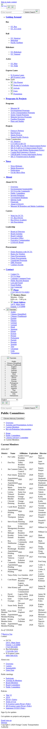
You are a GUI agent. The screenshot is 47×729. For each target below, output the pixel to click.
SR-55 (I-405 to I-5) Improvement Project (26, 148)
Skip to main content (9, 2)
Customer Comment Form (20, 278)
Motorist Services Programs (21, 117)
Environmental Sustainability (22, 189)
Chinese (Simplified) (18, 314)
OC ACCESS (16, 29)
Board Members (12, 683)
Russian (14, 342)
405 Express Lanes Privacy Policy (19, 706)
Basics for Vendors (18, 254)
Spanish (14, 344)
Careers (9, 666)
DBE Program (16, 263)
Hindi (13, 327)
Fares (15, 91)
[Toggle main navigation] (11, 7)
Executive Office (17, 238)
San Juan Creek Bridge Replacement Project (27, 150)
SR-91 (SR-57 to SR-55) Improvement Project (28, 146)
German (14, 323)
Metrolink (14, 40)
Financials (14, 202)
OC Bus (14, 27)
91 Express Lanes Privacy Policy (18, 704)
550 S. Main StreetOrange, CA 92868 (18, 304)
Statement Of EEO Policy (15, 708)
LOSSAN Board (17, 242)
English (13, 318)
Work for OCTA (17, 216)
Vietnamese (15, 353)
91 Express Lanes (17, 75)
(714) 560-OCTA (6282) (20, 291)
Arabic (13, 312)
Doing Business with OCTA (21, 252)
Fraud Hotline (16, 285)
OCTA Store (15, 276)
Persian (13, 336)
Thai (12, 347)
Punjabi (13, 340)
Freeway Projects (17, 131)
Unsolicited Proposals (19, 260)
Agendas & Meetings (14, 681)
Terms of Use (11, 702)
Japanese (14, 329)
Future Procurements (18, 258)
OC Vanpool (15, 54)
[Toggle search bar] (5, 403)
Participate (10, 678)
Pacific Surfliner (17, 43)
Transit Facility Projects (19, 137)
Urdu (13, 351)
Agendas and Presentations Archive (19, 425)
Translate (12, 310)
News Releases (16, 166)
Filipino (14, 321)
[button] (26, 17)
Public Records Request (20, 281)
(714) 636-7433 (12, 651)
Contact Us (15, 274)
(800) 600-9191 (12, 656)
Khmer (13, 331)
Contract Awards (17, 265)
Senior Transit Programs (20, 115)
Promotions (17, 94)
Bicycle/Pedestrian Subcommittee (18, 429)
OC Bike (14, 64)
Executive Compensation (20, 240)
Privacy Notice (11, 699)
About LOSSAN (17, 204)
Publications (15, 170)
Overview (14, 187)
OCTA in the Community (20, 191)
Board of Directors (18, 232)
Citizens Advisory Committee (17, 438)
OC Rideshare (16, 52)
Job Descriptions (17, 222)
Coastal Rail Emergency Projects (23, 152)
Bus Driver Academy (19, 220)
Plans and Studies (17, 121)
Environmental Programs (20, 110)
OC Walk (14, 66)
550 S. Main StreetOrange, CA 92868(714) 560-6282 (13, 645)
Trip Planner (18, 82)
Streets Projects (16, 135)
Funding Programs (18, 119)
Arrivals (16, 88)
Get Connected (16, 287)
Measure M (15, 108)
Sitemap (4, 723)
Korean (13, 334)
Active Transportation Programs (23, 113)
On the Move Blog (18, 172)
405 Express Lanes (18, 77)
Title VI (9, 695)
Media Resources (17, 168)
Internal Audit (16, 200)
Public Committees (18, 193)
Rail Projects (15, 133)
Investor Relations (17, 195)
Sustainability (11, 668)
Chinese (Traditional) (19, 316)
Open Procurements (18, 256)
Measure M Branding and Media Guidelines (27, 206)
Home (8, 433)
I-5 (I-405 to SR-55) (18, 144)
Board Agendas (16, 234)
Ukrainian (14, 349)
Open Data (10, 670)
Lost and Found (17, 283)
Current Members (12, 427)
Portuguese (15, 338)
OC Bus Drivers (17, 218)
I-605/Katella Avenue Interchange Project (26, 154)
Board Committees (13, 685)
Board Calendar (17, 236)
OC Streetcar (15, 38)
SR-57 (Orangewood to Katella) (23, 157)
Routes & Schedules (21, 85)
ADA (8, 697)
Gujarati (14, 325)
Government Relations (19, 198)
